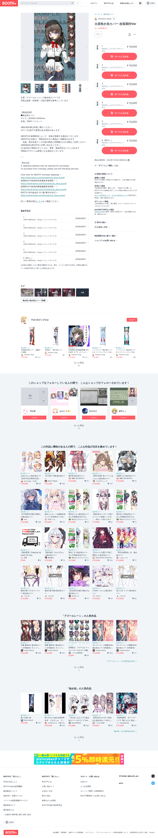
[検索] (72, 3)
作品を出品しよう (127, 3)
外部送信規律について (120, 832)
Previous (23, 47)
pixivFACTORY (100, 212)
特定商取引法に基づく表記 (105, 236)
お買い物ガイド (48, 786)
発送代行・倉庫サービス (12, 796)
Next (87, 47)
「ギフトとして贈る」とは (107, 165)
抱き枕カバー (108, 14)
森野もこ (123, 411)
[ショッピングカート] (140, 3)
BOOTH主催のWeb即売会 (52, 805)
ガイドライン (89, 832)
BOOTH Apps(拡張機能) (12, 786)
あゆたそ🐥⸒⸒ (65, 411)
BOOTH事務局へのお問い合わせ (93, 796)
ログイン (94, 3)
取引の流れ (101, 222)
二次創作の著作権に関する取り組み (17, 814)
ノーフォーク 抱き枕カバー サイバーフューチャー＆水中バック (102, 351)
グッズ (97, 14)
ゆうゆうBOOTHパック (119, 195)
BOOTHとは (109, 3)
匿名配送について (10, 791)
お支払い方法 (102, 227)
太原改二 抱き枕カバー (54, 350)
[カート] (114, 19)
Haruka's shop (40, 319)
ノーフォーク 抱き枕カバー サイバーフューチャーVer (126, 351)
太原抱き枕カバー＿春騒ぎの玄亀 (30, 351)
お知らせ (83, 782)
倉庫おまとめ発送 (49, 800)
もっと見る (79, 425)
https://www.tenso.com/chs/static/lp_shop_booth (44, 183)
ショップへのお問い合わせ (105, 240)
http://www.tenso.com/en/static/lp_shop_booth (43, 177)
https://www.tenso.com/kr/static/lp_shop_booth (43, 195)
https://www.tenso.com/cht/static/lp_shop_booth (43, 189)
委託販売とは (8, 810)
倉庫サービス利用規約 (76, 832)
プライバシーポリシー (103, 832)
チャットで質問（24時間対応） (92, 791)
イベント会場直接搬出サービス (15, 800)
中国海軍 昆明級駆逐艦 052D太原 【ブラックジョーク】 (79, 351)
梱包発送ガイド (9, 805)
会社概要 (56, 832)
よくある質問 (85, 786)
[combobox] (47, 3)
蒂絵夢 (33, 411)
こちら (39, 201)
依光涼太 (93, 411)
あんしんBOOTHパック (102, 195)
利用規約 (64, 832)
